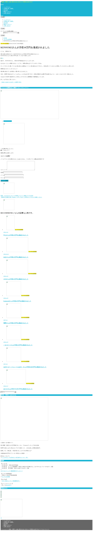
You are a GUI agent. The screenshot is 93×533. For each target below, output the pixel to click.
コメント (4, 169)
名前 (2, 172)
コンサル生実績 (8, 121)
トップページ (6, 7)
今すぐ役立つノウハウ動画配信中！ (11, 481)
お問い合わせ (6, 13)
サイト (2, 177)
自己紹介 (5, 10)
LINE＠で (8, 485)
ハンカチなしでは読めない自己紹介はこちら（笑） (15, 457)
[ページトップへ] (1, 518)
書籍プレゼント (7, 11)
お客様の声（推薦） (8, 8)
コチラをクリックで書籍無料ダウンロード (12, 471)
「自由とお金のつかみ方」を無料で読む (11, 82)
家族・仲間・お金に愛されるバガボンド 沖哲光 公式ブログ (24, 529)
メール (2, 175)
